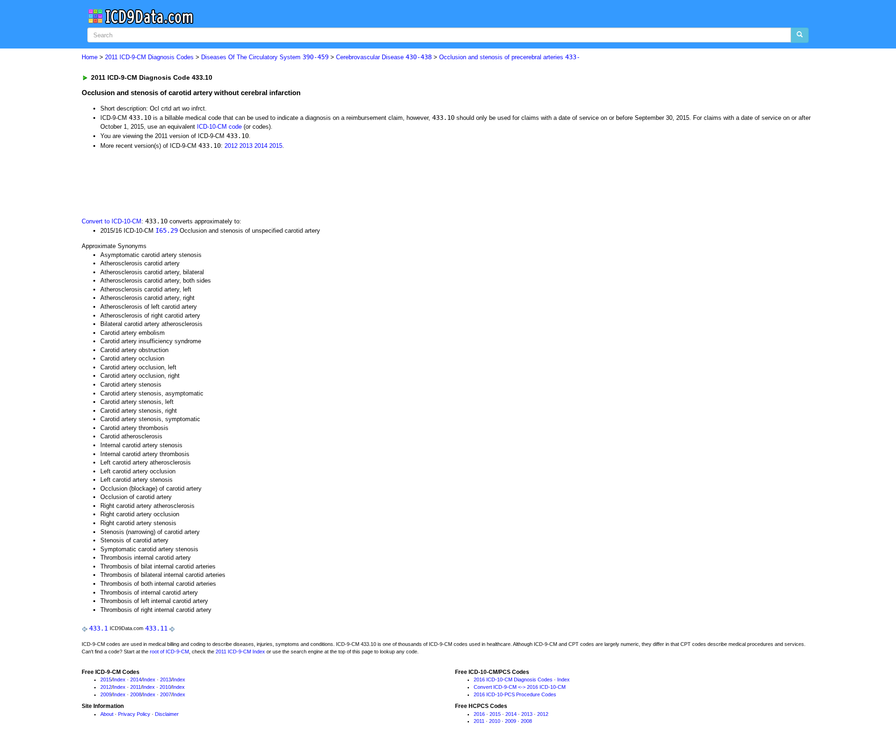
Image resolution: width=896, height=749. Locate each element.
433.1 (98, 628)
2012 (231, 145)
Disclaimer (167, 714)
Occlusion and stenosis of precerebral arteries (509, 57)
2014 (260, 145)
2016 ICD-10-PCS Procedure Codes (515, 694)
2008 (135, 694)
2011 (135, 687)
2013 (245, 145)
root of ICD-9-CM (169, 651)
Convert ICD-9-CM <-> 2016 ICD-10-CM (520, 687)
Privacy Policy (134, 714)
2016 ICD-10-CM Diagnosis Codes (513, 679)
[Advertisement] (248, 182)
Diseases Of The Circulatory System (265, 57)
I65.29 (166, 230)
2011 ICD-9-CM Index (240, 651)
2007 (165, 694)
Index (119, 679)
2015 (275, 145)
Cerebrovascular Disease (384, 57)
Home (90, 57)
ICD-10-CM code (219, 126)
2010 (165, 687)
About (106, 714)
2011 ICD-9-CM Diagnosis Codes (149, 57)
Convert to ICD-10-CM (111, 221)
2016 (479, 714)
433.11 (156, 628)
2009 (106, 694)
